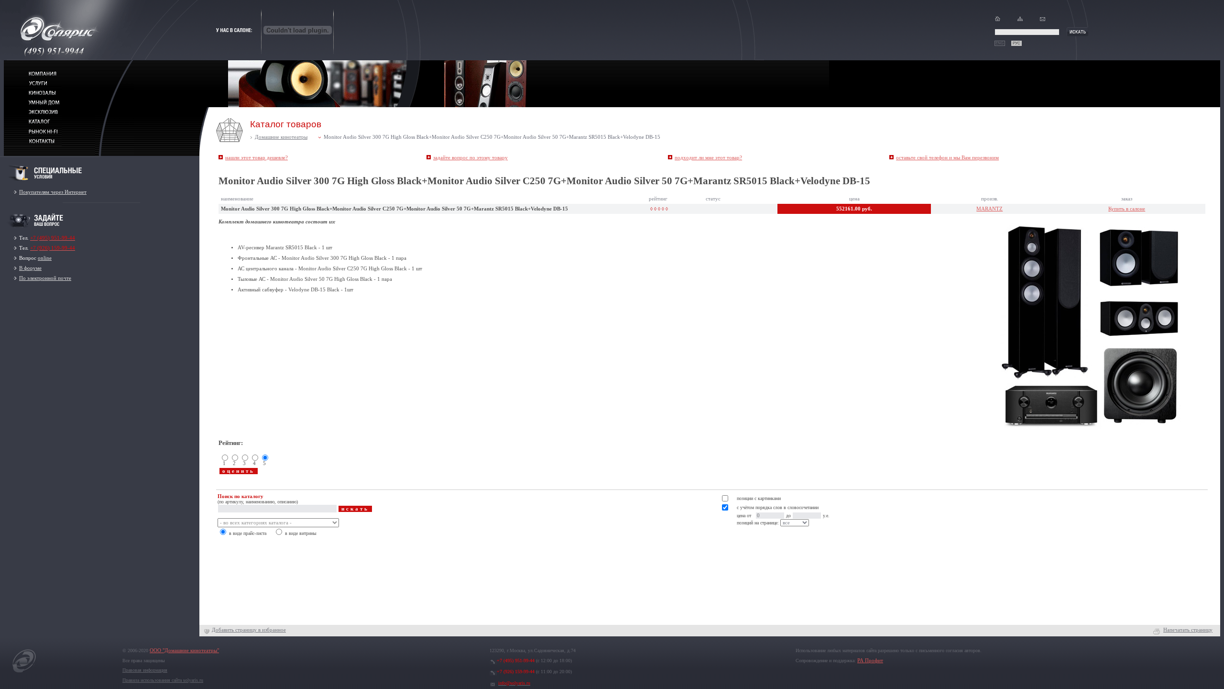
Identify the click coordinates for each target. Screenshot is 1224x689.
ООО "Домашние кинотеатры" (184, 650)
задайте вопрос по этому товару (470, 157)
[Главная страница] (997, 20)
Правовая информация (144, 670)
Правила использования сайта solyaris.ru (162, 680)
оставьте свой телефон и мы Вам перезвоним (947, 157)
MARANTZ (989, 208)
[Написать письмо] (1042, 20)
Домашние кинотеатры (281, 137)
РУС (1016, 43)
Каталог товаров (285, 124)
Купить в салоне (1126, 208)
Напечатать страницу (1188, 630)
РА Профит (870, 660)
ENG (999, 43)
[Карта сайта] (1020, 20)
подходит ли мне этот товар (708, 157)
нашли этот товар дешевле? (256, 157)
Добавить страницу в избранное (249, 630)
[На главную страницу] (24, 672)
